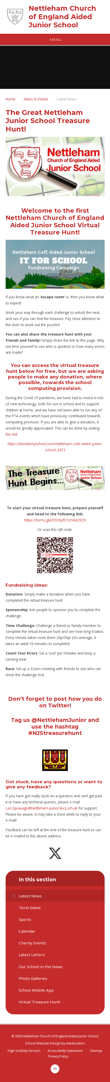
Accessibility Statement (65, 1050)
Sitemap (96, 1050)
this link (12, 434)
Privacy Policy (58, 1056)
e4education (75, 1043)
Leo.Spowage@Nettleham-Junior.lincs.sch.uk (41, 808)
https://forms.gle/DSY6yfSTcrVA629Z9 (55, 520)
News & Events (36, 99)
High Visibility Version (24, 1050)
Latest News (66, 99)
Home (11, 99)
